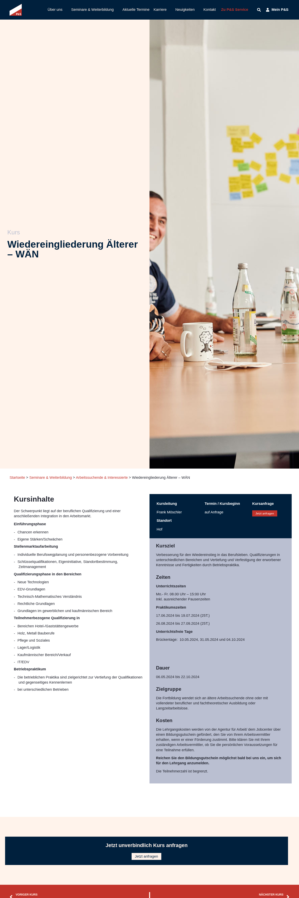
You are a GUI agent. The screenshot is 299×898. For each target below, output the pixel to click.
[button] (57, 9)
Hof (159, 529)
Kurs (13, 232)
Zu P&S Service (234, 10)
